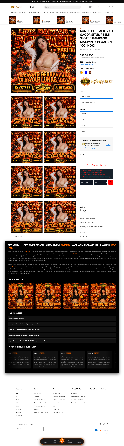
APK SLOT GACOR (33, 12)
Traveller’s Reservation (41, 412)
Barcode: (92, 49)
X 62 (83, 131)
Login (54, 442)
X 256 (83, 125)
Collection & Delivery (59, 396)
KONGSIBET (14, 12)
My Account (56, 393)
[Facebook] (81, 236)
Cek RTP (111, 182)
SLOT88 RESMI (71, 12)
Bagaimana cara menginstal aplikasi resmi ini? (24, 335)
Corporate (37, 396)
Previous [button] (11, 1)
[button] (14, 12)
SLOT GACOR (44, 12)
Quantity (82, 155)
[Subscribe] (41, 429)
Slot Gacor (15, 267)
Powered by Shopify (103, 433)
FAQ (54, 406)
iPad (17, 396)
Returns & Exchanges (59, 399)
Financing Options (39, 406)
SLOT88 (52, 12)
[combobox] (62, 7)
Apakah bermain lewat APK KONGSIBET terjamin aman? (27, 341)
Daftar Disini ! (88, 1)
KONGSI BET (22, 12)
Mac (17, 393)
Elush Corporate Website (78, 403)
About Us (74, 393)
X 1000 (84, 114)
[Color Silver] (90, 72)
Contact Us (56, 403)
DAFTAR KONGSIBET (96, 12)
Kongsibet (19, 412)
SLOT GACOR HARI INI (88, 102)
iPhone (18, 399)
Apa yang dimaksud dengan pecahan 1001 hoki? (24, 329)
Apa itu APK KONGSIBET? (17, 318)
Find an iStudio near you (78, 396)
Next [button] (112, 1)
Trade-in (36, 409)
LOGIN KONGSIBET (83, 12)
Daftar (62, 441)
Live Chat (78, 442)
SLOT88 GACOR (61, 12)
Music (17, 406)
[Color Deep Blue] (86, 72)
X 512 (83, 119)
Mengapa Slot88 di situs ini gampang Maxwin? (24, 324)
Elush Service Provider (41, 403)
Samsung (18, 409)
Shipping (89, 57)
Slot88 (75, 254)
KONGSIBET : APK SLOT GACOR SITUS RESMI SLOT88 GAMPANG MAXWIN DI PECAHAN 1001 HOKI (62, 1)
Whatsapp (69, 442)
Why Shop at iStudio (77, 399)
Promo (45, 442)
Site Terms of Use (58, 412)
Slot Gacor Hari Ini (39, 399)
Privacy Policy (57, 409)
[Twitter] (84, 236)
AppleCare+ (37, 393)
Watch (17, 403)
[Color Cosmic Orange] (81, 72)
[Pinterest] (87, 236)
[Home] (16, 7)
